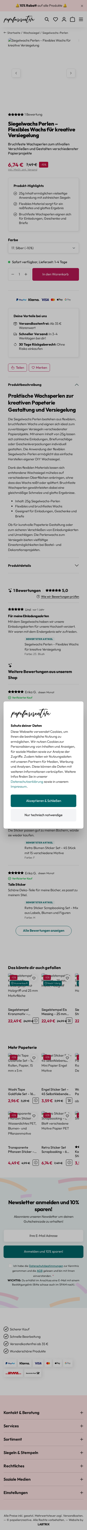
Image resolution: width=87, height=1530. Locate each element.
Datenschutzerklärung (27, 781)
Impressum (19, 786)
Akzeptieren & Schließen (43, 801)
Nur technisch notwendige (43, 815)
